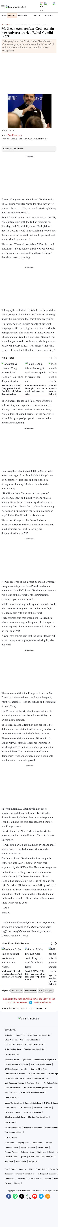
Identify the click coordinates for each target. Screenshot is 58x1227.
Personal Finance (11, 1152)
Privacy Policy (41, 1169)
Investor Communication (25, 1174)
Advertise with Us (34, 1178)
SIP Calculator (25, 1108)
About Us (22, 1169)
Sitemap (48, 1178)
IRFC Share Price (33, 1040)
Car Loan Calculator (12, 1112)
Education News (11, 1157)
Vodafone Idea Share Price (34, 1049)
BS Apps (17, 1183)
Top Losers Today (33, 1083)
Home (4, 15)
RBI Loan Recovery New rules (16, 1069)
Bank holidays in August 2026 (45, 1060)
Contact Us (21, 1178)
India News (9, 1161)
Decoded (49, 15)
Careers (8, 1183)
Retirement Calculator (42, 1108)
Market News (37, 1143)
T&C (30, 1169)
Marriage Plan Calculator (38, 1117)
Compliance (9, 1178)
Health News (34, 1157)
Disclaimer (9, 1174)
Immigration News (28, 1147)
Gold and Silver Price (38, 1069)
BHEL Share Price (36, 1044)
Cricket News (43, 1147)
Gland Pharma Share (13, 1088)
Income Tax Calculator (13, 1103)
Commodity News (11, 1147)
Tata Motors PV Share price (15, 1044)
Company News (22, 1143)
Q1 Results (27, 1060)
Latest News (9, 1143)
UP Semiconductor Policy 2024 (16, 1064)
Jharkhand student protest (41, 1064)
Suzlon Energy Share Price (15, 1035)
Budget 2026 (34, 1161)
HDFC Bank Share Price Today (32, 1092)
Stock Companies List (13, 1127)
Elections (23, 15)
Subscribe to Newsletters (33, 1127)
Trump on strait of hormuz (15, 1074)
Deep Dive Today (11, 1092)
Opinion (23, 1157)
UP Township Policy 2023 (14, 1078)
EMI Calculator (10, 1108)
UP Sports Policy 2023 (36, 1074)
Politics (12, 15)
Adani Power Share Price (14, 1040)
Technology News (27, 1152)
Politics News (21, 1161)
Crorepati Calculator (33, 1103)
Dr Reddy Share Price (13, 1049)
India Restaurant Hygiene (14, 1083)
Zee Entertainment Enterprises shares (38, 1088)
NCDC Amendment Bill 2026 (37, 1078)
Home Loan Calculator (32, 1112)
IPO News (48, 1143)
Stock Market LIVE (12, 1060)
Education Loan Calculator (15, 1117)
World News (41, 1152)
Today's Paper (10, 1169)
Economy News (47, 1157)
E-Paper (36, 15)
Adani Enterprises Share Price (39, 1035)
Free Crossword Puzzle (13, 1132)
